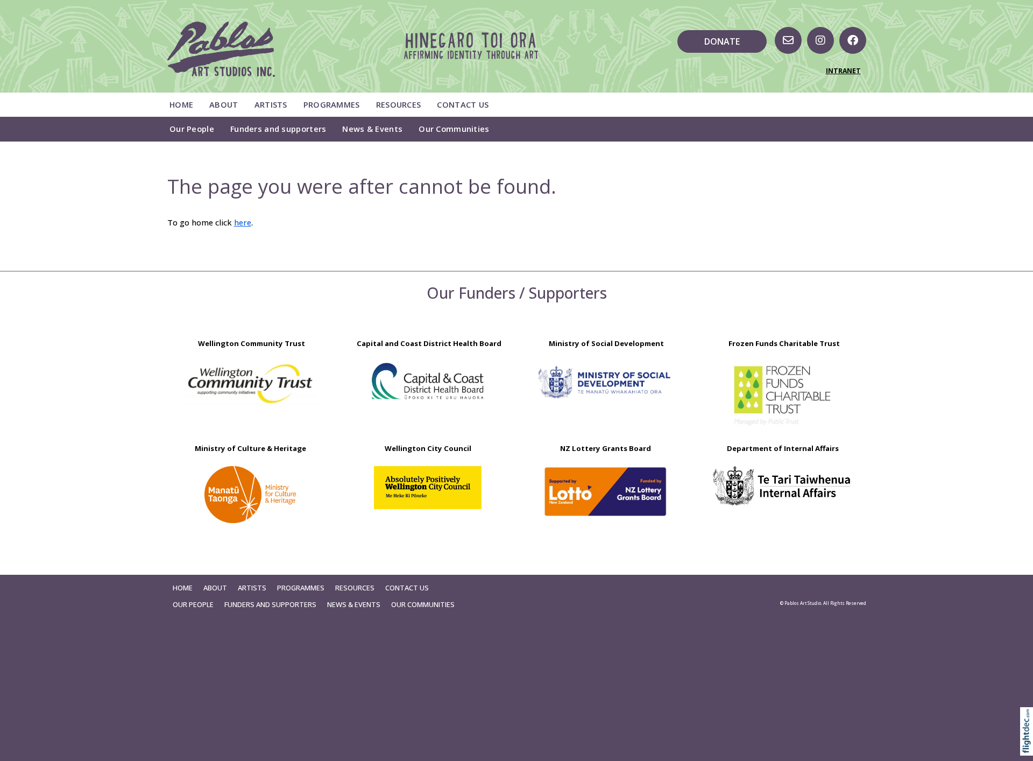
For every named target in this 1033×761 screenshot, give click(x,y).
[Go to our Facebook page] (852, 40)
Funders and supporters (278, 128)
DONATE (722, 41)
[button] (1029, 746)
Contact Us (463, 104)
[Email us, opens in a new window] (788, 40)
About (223, 104)
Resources (398, 104)
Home (181, 104)
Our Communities (454, 128)
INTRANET (843, 70)
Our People (191, 128)
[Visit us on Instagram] (820, 40)
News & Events (372, 128)
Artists (270, 104)
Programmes (331, 104)
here (242, 222)
